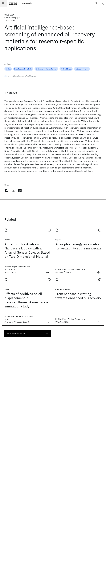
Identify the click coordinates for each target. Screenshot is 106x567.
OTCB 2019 (9, 15)
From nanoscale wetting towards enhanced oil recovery (78, 296)
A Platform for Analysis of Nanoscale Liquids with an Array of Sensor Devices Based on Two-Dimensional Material (27, 250)
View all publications (16, 333)
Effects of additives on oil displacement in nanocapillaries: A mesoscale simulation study (26, 300)
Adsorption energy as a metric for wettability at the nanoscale (78, 246)
